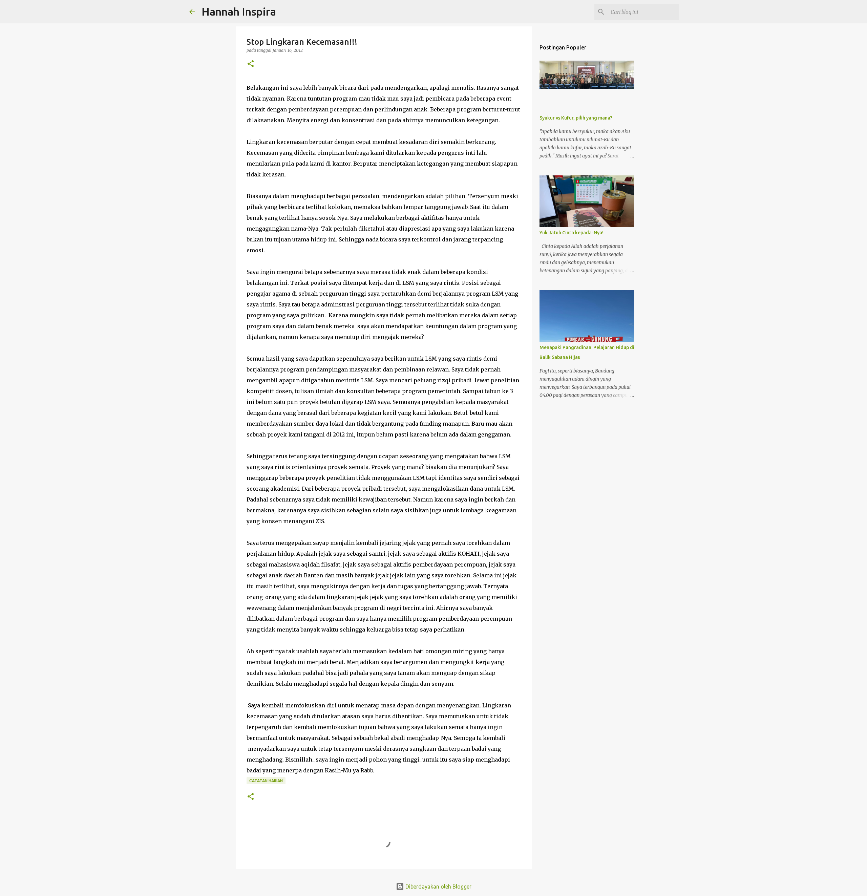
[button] (251, 64)
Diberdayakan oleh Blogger (437, 886)
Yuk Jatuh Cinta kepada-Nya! (572, 232)
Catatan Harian (266, 780)
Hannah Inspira (239, 11)
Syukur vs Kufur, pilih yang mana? (576, 118)
